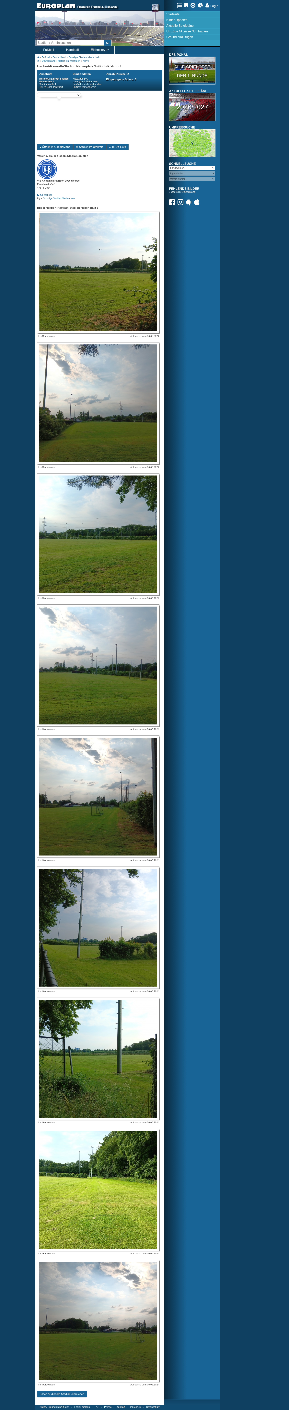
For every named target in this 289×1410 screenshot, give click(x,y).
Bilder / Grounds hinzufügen (54, 1407)
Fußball (48, 49)
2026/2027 (192, 107)
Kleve (86, 61)
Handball (72, 49)
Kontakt (121, 1407)
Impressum (135, 1407)
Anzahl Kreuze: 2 (117, 73)
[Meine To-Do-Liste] (187, 5)
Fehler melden (82, 1407)
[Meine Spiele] (194, 5)
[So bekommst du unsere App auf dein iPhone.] (198, 202)
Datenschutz (153, 1407)
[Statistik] (201, 5)
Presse (108, 1407)
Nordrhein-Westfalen (69, 61)
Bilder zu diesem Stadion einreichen (62, 1393)
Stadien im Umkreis (90, 146)
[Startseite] (55, 9)
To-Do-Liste (118, 146)
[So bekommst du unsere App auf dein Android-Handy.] (189, 202)
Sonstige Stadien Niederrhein (84, 57)
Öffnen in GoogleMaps (55, 146)
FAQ (97, 1407)
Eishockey (98, 49)
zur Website (45, 195)
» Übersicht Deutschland (182, 192)
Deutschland (59, 57)
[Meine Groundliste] (180, 5)
